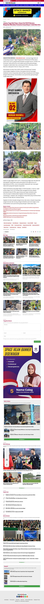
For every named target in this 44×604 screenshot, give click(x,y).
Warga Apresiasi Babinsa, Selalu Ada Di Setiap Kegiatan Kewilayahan (15, 215)
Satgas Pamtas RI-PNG (27, 225)
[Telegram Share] (38, 232)
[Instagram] (23, 597)
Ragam (4, 21)
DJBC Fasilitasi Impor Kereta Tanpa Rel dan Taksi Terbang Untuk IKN (22, 571)
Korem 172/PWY (30, 223)
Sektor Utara (6, 227)
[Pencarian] (40, 3)
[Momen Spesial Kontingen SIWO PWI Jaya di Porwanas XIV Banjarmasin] (12, 477)
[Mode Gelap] (38, 3)
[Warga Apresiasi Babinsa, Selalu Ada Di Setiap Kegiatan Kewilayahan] (22, 251)
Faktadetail (7, 26)
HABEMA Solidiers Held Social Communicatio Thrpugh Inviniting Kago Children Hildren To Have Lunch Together (20, 214)
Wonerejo (19, 227)
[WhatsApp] (25, 597)
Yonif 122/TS (24, 227)
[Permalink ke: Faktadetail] (4, 27)
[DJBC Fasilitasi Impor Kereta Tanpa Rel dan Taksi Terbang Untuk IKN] (6, 572)
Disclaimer (17, 599)
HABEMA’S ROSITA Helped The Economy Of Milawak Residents (13, 217)
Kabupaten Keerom (23, 223)
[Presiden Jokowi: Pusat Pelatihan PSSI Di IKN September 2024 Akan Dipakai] (32, 477)
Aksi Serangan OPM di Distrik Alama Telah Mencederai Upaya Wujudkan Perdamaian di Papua (19, 546)
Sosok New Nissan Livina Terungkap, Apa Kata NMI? (14, 511)
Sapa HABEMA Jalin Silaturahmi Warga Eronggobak (12, 209)
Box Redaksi (6, 599)
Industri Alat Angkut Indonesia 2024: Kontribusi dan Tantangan (21, 576)
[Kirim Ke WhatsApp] (40, 232)
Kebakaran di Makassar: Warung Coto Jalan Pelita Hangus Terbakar (22, 434)
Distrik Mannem (15, 223)
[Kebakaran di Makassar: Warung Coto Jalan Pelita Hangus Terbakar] (6, 435)
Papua (35, 223)
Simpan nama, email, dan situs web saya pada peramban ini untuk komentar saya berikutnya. (20, 338)
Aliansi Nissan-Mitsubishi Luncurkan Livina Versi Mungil (15, 508)
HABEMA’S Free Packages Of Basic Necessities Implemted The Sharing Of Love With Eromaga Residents (21, 207)
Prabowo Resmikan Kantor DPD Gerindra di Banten (14, 501)
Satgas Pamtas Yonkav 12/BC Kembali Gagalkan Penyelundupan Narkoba (15, 543)
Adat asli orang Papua (7, 223)
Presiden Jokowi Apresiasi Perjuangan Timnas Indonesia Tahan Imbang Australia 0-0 (18, 470)
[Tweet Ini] (33, 232)
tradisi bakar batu (13, 227)
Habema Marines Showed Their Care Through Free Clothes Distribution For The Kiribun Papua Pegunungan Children (21, 211)
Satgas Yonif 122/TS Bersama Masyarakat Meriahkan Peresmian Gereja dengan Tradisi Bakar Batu (23, 27)
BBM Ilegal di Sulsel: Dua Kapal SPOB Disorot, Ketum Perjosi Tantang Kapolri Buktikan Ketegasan (25, 430)
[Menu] (4, 3)
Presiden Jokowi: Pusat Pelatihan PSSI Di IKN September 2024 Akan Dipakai (30, 484)
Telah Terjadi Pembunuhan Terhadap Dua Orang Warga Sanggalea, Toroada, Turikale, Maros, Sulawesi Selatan (20, 559)
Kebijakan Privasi (37, 599)
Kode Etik (22, 599)
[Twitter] (19, 597)
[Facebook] (17, 597)
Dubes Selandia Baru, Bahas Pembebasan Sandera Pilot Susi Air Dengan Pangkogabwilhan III (19, 552)
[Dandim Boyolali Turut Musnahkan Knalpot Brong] (5, 582)
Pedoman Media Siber (29, 599)
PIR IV (12, 225)
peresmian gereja (7, 225)
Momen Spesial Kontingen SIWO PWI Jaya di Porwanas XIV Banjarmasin (10, 484)
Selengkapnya (21, 439)
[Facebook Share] (31, 232)
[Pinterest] (21, 597)
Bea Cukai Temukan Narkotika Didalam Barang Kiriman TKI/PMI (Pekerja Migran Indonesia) (18, 555)
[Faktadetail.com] (10, 3)
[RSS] (27, 597)
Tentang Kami (12, 599)
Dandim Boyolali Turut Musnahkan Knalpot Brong (18, 581)
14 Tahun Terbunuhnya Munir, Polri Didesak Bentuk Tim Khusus (16, 498)
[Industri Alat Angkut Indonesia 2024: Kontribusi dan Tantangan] (5, 577)
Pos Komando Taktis (18, 225)
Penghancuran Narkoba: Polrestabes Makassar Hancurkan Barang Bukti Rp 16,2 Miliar (19, 426)
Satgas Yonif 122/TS (35, 225)
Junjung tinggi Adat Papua (13, 26)
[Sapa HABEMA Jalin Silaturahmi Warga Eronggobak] (22, 239)
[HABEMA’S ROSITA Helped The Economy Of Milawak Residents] (35, 251)
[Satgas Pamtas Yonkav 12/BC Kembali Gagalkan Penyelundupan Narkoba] (22, 530)
